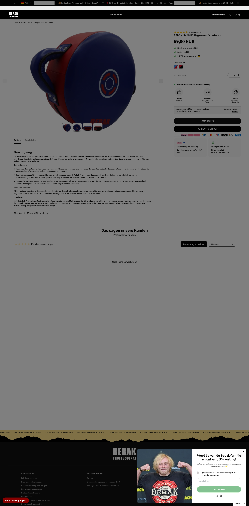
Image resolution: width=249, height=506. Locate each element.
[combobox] (239, 503)
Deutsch (238, 503)
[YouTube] (221, 496)
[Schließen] (243, 451)
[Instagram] (217, 496)
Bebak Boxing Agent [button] (15, 500)
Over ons (235, 8)
